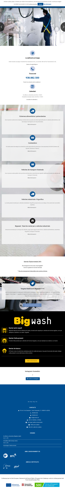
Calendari (32, 91)
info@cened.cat (35, 417)
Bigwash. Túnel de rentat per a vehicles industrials (32, 226)
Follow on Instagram (34, 378)
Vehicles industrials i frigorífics (33, 199)
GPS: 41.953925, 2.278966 (35, 420)
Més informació (31, 124)
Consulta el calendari (31, 99)
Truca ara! (32, 73)
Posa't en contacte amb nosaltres (31, 82)
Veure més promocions (32, 305)
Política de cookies (35, 424)
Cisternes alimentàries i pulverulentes (32, 116)
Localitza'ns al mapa (32, 58)
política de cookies (33, 4)
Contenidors (32, 143)
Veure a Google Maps (31, 64)
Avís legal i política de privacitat (35, 422)
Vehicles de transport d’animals (32, 170)
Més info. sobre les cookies (35, 427)
